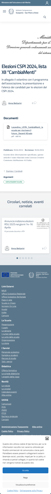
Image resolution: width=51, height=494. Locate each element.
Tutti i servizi (7, 361)
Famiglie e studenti (10, 355)
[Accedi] (47, 3)
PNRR (4, 410)
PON (4, 407)
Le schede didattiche (10, 373)
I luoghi (5, 327)
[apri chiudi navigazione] (4, 11)
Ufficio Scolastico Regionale (13, 293)
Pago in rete (7, 299)
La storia (5, 343)
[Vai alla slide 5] (29, 258)
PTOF (4, 413)
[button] (47, 438)
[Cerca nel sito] (45, 17)
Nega (25, 477)
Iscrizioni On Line (9, 306)
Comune (5, 315)
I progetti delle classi (10, 376)
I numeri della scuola (10, 333)
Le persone (6, 330)
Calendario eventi (9, 391)
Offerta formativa (9, 370)
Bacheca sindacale (10, 416)
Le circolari (6, 388)
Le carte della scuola (10, 337)
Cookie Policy (12, 490)
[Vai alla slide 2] (20, 258)
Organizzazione (8, 340)
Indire (4, 312)
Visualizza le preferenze (25, 484)
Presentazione (8, 324)
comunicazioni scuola (14, 181)
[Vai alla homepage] (11, 11)
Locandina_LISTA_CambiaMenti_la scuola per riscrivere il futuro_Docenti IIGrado (27, 130)
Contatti (5, 419)
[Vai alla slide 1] (17, 258)
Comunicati (6, 403)
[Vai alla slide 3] (23, 258)
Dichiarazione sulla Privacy (31, 490)
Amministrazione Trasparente (15, 426)
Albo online (6, 395)
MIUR (4, 290)
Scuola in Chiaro (8, 303)
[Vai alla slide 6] (31, 258)
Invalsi (4, 309)
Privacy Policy (23, 431)
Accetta (25, 470)
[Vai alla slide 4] (26, 258)
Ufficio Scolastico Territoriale (14, 296)
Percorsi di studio (9, 358)
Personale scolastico (10, 352)
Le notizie (6, 385)
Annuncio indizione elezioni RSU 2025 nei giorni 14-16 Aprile (18, 224)
